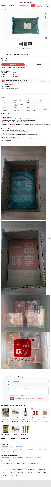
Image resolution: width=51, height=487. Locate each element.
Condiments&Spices (5, 451)
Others (14, 451)
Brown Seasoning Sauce (20, 463)
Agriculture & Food (8, 9)
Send (12, 398)
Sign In (3, 88)
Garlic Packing (20, 472)
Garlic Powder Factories (18, 469)
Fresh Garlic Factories (29, 469)
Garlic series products (5, 449)
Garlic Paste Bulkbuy (14, 475)
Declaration (38, 482)
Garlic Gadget (5, 472)
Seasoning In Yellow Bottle (33, 463)
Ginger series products (17, 449)
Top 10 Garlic (45, 472)
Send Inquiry (13, 64)
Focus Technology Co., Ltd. (17, 482)
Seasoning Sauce (24, 9)
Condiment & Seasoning (16, 9)
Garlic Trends (4, 475)
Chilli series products (29, 449)
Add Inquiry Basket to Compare (25, 48)
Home (2, 9)
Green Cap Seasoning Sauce (7, 463)
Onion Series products (42, 449)
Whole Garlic (12, 472)
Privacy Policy (44, 482)
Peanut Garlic (37, 472)
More (2, 477)
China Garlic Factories (6, 469)
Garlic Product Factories (40, 469)
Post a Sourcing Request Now (37, 398)
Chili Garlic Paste (29, 472)
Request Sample (21, 67)
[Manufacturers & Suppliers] (25, 2)
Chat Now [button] (39, 64)
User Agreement (32, 482)
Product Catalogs (18, 446)
